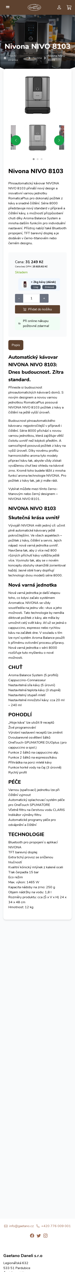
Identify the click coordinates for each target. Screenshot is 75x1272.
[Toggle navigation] (7, 7)
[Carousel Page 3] (41, 159)
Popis (16, 345)
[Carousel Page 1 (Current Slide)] (34, 159)
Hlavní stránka (13, 58)
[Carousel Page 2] (38, 159)
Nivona (37, 58)
